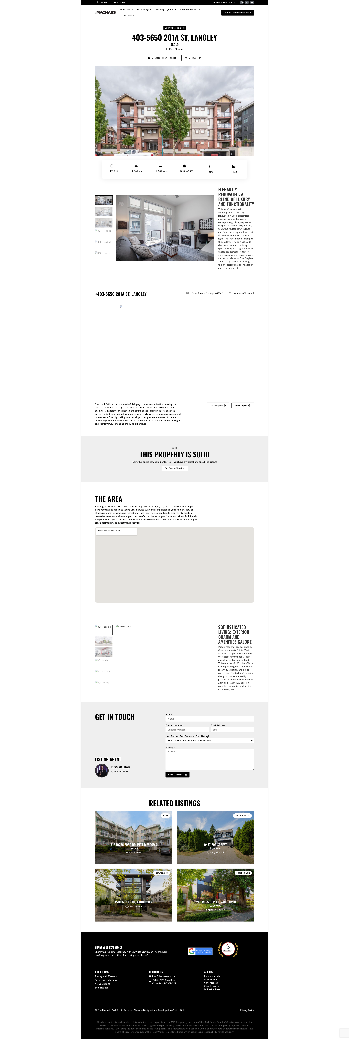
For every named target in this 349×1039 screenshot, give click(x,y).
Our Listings (143, 9)
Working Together (164, 9)
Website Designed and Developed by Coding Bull (159, 1010)
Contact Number (174, 725)
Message (170, 747)
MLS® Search (126, 9)
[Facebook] (242, 2)
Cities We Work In (188, 9)
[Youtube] (252, 2)
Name (169, 714)
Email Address (218, 725)
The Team (127, 15)
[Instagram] (247, 2)
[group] (104, 200)
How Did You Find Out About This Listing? (187, 736)
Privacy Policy (247, 1010)
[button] (162, 58)
